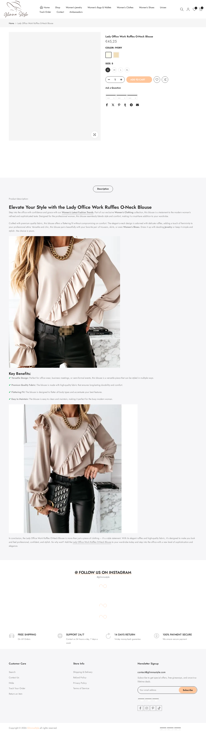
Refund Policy (79, 677)
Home (47, 7)
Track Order (45, 12)
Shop (57, 7)
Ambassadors (76, 12)
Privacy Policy (80, 682)
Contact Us (14, 677)
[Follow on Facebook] (140, 708)
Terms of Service (81, 688)
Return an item (15, 693)
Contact (60, 12)
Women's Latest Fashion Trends (77, 212)
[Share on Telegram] (131, 104)
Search (12, 672)
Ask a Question (113, 87)
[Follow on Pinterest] (153, 708)
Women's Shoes (146, 7)
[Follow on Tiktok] (159, 708)
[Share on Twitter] (113, 104)
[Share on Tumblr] (125, 104)
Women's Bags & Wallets (99, 7)
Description (103, 188)
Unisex (163, 7)
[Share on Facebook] (106, 104)
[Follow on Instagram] (146, 708)
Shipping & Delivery (82, 672)
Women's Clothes (125, 7)
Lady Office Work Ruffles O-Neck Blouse (92, 542)
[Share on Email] (137, 104)
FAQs (11, 682)
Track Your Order (17, 688)
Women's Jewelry (74, 7)
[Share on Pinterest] (119, 104)
